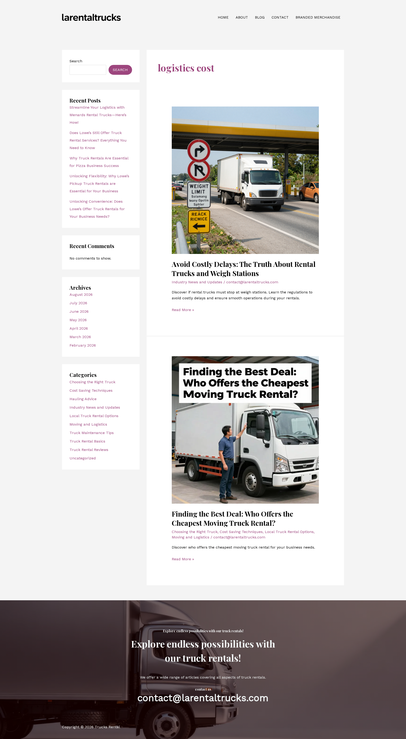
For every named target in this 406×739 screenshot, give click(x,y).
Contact (280, 17)
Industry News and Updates (95, 407)
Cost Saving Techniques (91, 390)
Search (76, 61)
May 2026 (78, 320)
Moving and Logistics (88, 424)
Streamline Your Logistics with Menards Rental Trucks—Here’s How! (98, 115)
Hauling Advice (83, 399)
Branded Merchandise (318, 17)
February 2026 (83, 345)
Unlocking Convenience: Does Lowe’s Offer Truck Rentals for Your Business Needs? (97, 209)
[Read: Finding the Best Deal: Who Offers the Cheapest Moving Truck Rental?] (245, 429)
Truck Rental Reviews (89, 449)
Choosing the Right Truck (92, 382)
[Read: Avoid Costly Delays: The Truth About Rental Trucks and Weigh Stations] (245, 180)
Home (223, 17)
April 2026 (79, 328)
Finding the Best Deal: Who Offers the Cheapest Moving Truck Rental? (232, 518)
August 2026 (81, 294)
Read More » (183, 310)
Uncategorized (83, 458)
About (242, 17)
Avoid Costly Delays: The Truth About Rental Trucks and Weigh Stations (244, 268)
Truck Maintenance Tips (92, 433)
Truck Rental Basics (87, 441)
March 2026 (80, 337)
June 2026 (79, 311)
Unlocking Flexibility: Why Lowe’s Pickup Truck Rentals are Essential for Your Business (99, 183)
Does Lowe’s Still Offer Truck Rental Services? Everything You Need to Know (98, 140)
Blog (260, 17)
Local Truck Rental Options (94, 416)
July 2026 (78, 303)
